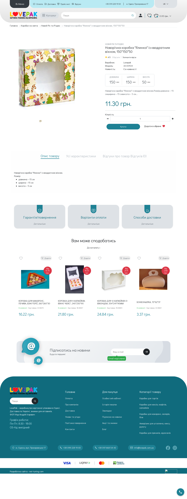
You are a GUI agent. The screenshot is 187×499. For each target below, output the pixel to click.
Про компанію (71, 404)
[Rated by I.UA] (171, 471)
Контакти (70, 429)
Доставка (52, 4)
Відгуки (78, 4)
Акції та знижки (109, 423)
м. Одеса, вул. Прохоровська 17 (31, 447)
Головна (14, 25)
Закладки (107, 410)
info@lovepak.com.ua (144, 447)
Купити (123, 126)
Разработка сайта (19, 471)
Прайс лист (65, 4)
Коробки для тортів (148, 398)
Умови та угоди (72, 416)
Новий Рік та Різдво (50, 25)
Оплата (39, 4)
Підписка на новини (112, 416)
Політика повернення (75, 423)
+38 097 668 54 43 (107, 447)
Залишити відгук (129, 57)
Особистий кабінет (111, 398)
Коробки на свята (29, 25)
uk (164, 4)
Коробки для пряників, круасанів (155, 432)
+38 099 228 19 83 (113, 4)
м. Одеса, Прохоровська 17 (137, 4)
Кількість (109, 114)
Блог (104, 429)
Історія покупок (109, 404)
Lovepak (127, 62)
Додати (47, 258)
